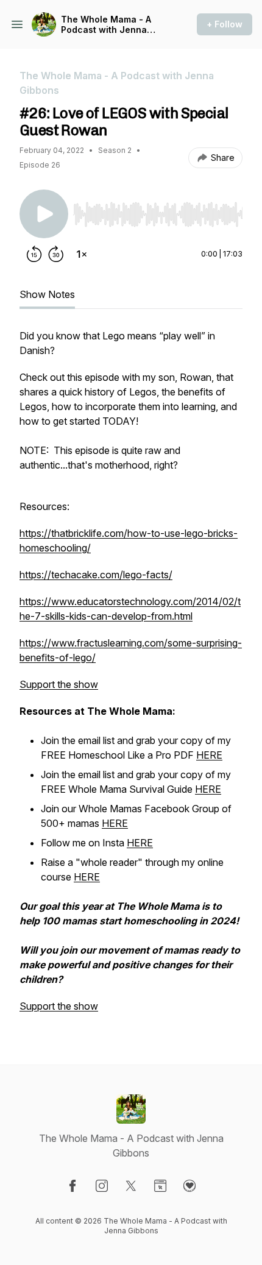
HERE (209, 755)
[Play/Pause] (43, 214)
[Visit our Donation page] (189, 1186)
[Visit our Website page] (160, 1186)
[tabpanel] (131, 677)
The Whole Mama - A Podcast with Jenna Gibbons (106, 24)
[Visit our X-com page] (131, 1186)
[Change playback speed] (81, 254)
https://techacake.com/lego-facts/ (95, 575)
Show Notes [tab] (47, 294)
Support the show (58, 684)
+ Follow (225, 24)
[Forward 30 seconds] (56, 254)
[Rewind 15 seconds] (34, 254)
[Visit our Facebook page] (72, 1186)
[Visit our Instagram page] (102, 1186)
